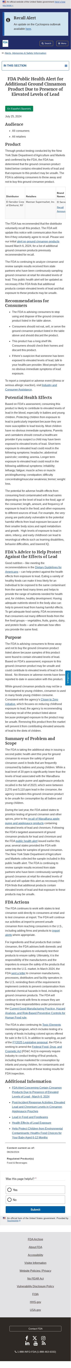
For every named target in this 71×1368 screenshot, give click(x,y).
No (15, 1200)
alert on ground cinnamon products (38, 241)
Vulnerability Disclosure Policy (35, 1286)
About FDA (35, 1247)
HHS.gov (35, 1302)
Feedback (68, 678)
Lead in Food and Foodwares (30, 1117)
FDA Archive (35, 1239)
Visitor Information (35, 1262)
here (28, 28)
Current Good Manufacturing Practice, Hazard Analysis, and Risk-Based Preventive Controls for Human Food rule (35, 1013)
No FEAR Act (35, 1278)
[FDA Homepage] (5, 43)
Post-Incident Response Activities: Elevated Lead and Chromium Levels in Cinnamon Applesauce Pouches (38, 1107)
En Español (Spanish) (19, 108)
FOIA (35, 1294)
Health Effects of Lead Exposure (31, 1122)
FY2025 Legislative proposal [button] (30, 1042)
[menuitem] (35, 1151)
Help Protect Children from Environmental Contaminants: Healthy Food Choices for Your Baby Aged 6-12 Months (37, 1133)
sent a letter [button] (18, 973)
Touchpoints (12, 1221)
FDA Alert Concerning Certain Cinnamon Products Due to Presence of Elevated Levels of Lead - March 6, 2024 (37, 1092)
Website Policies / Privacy (35, 1270)
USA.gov (35, 1309)
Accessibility (35, 1255)
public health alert (26, 841)
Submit (35, 1209)
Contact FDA (35, 1328)
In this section (15, 65)
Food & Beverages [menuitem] (17, 1162)
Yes (15, 1190)
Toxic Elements (51, 1024)
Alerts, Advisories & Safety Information (25, 53)
